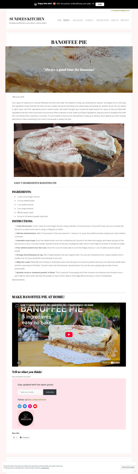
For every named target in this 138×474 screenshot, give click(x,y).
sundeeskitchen (37, 399)
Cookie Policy (45, 468)
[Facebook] (25, 406)
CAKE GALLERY (78, 20)
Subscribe (50, 392)
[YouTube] (35, 406)
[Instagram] (30, 406)
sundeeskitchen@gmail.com (121, 10)
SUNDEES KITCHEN (26, 18)
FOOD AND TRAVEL (102, 20)
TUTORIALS (89, 20)
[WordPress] (20, 406)
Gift (100, 4)
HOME (59, 20)
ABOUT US (114, 20)
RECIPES (66, 20)
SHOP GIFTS (125, 20)
